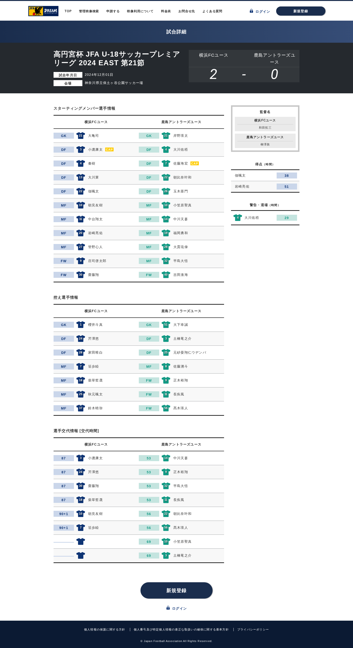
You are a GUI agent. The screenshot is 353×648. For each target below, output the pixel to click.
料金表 (166, 11)
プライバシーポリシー (253, 629)
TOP (68, 11)
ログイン (262, 11)
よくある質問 (212, 11)
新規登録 (300, 11)
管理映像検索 (89, 11)
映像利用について (140, 11)
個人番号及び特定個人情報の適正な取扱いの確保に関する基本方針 (181, 629)
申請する (113, 11)
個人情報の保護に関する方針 (104, 629)
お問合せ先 (186, 11)
